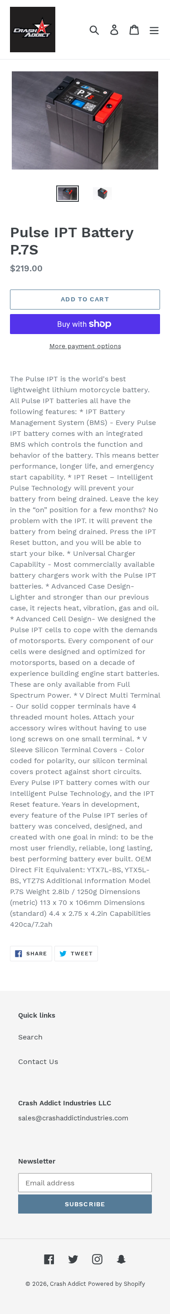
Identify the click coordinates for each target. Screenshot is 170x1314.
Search (30, 1037)
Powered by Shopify (116, 1283)
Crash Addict (68, 1283)
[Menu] (154, 30)
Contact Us (38, 1061)
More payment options (85, 346)
